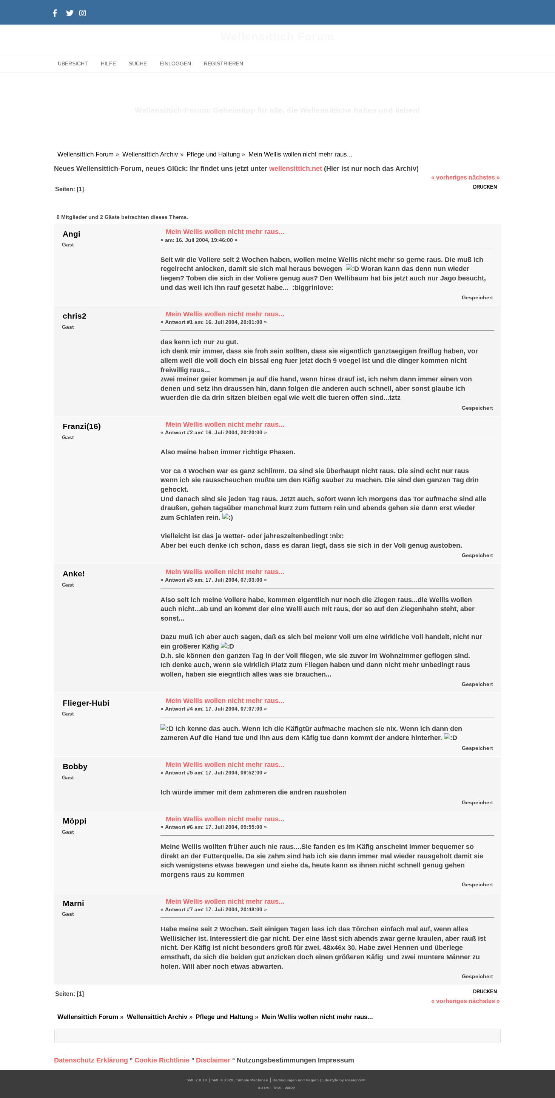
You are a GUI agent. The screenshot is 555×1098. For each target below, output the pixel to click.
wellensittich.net (295, 168)
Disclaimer (213, 1060)
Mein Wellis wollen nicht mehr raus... (225, 231)
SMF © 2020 (222, 1080)
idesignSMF (356, 1080)
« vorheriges (449, 177)
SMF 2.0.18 (197, 1080)
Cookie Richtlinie (162, 1060)
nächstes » (484, 177)
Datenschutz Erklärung (91, 1060)
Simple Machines (252, 1080)
